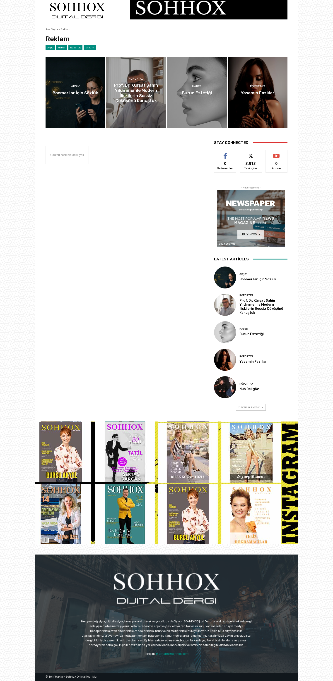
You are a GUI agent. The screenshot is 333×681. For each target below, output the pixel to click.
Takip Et (251, 153)
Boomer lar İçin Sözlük (257, 279)
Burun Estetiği (251, 334)
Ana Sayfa (52, 29)
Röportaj (75, 47)
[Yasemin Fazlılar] (257, 92)
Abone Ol (276, 153)
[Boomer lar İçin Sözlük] (75, 92)
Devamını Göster (249, 407)
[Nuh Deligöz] (225, 387)
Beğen (225, 153)
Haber (61, 47)
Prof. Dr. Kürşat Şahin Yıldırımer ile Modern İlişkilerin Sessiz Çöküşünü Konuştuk (261, 306)
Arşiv (50, 47)
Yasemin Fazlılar (253, 362)
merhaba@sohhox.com (172, 653)
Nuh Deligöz (249, 389)
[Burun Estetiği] (197, 92)
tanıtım (89, 47)
